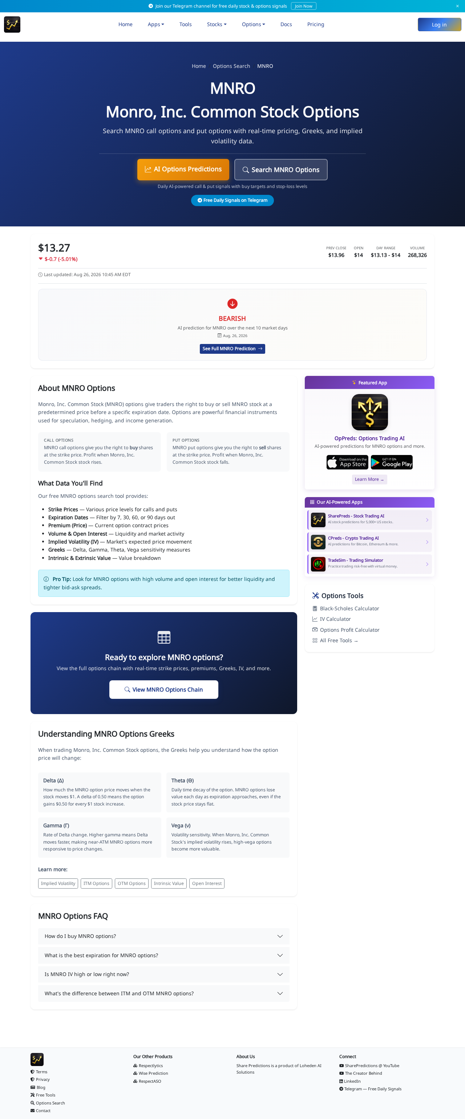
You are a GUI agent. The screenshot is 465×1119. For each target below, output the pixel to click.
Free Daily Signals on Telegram (235, 200)
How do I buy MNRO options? (80, 935)
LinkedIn (352, 1081)
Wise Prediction (153, 1073)
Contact (43, 1110)
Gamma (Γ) (56, 825)
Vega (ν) (180, 825)
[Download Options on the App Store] (347, 462)
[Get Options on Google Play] (392, 462)
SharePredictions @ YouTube (372, 1065)
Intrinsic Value (169, 883)
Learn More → (369, 479)
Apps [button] (154, 24)
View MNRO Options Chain (168, 689)
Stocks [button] (214, 24)
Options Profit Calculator (350, 629)
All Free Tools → (339, 640)
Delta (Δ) (53, 780)
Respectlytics (151, 1065)
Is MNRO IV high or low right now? (87, 974)
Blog (41, 1087)
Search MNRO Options (285, 169)
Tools (185, 24)
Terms (41, 1071)
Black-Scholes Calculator (349, 608)
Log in (439, 24)
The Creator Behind (363, 1073)
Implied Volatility (58, 883)
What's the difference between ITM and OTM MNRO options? (119, 993)
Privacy (43, 1079)
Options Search (231, 65)
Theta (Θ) (182, 780)
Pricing (315, 24)
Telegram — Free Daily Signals (372, 1088)
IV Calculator (335, 618)
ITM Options (96, 883)
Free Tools (45, 1095)
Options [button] (251, 24)
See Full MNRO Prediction (230, 348)
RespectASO (150, 1081)
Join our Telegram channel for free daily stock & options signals (233, 6)
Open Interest (207, 883)
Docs (286, 24)
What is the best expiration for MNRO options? (101, 955)
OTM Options (132, 883)
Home (125, 24)
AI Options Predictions (188, 168)
